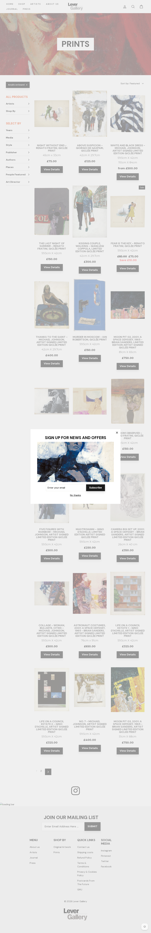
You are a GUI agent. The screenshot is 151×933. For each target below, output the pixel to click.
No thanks (75, 495)
